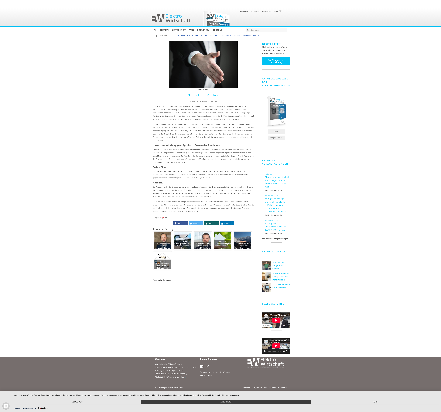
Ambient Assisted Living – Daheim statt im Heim (280, 276)
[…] (185, 377)
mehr (375, 402)
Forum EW (203, 30)
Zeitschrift (179, 30)
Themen (164, 30)
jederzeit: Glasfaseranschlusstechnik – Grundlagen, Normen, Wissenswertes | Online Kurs (277, 180)
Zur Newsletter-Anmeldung (276, 61)
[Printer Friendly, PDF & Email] (161, 217)
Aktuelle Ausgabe (187, 35)
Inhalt (276, 132)
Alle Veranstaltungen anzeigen (275, 239)
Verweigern (77, 402)
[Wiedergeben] (265, 351)
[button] (180, 223)
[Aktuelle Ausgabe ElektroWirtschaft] (276, 111)
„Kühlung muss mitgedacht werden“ (279, 265)
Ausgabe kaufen (276, 138)
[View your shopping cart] (280, 11)
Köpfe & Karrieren (209, 101)
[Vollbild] (287, 351)
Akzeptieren (226, 402)
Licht (160, 280)
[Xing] (207, 366)
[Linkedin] (202, 366)
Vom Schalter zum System (216, 35)
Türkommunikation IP (246, 35)
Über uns (160, 359)
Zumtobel (167, 280)
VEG (191, 30)
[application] (276, 346)
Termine (217, 30)
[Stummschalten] (284, 351)
